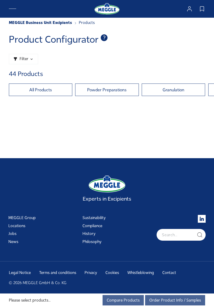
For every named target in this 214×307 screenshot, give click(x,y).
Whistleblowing (140, 272)
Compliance (92, 225)
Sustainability (94, 217)
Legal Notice (20, 272)
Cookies (112, 272)
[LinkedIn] (202, 219)
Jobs (12, 233)
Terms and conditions (57, 272)
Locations (16, 225)
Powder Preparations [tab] (107, 89)
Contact (169, 272)
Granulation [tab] (173, 89)
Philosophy (92, 241)
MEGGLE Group (22, 217)
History (89, 233)
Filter (24, 58)
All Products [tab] (40, 89)
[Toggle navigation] (12, 8)
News (13, 241)
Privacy (91, 272)
